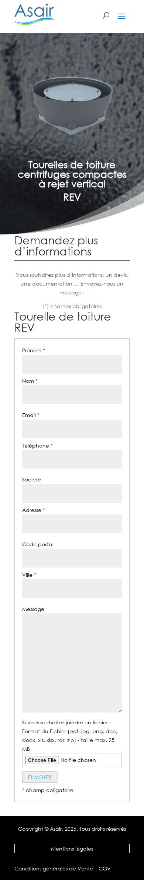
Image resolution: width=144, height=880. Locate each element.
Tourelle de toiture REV (62, 322)
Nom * (30, 380)
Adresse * (33, 509)
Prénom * (33, 350)
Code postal (38, 544)
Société (31, 479)
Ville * (29, 574)
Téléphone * (37, 445)
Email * (31, 414)
